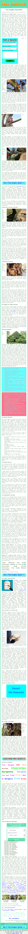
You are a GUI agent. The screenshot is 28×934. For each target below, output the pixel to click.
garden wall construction (8, 883)
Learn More (15, 933)
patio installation (14, 889)
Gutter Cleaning (18, 909)
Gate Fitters (10, 909)
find (20, 807)
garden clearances (22, 888)
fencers (9, 888)
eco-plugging (13, 310)
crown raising (17, 582)
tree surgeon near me (13, 706)
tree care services (6, 794)
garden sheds (22, 887)
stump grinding (12, 593)
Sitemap (2, 923)
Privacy (25, 923)
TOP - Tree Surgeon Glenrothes (8, 907)
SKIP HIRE (9, 887)
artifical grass (11, 885)
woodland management (20, 583)
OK (21, 933)
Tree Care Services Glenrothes (9, 821)
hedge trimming (20, 884)
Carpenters (12, 910)
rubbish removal (21, 886)
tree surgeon (23, 785)
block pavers (16, 882)
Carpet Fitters (6, 910)
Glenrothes (19, 186)
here (19, 816)
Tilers (25, 909)
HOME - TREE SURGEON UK (14, 918)
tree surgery (20, 109)
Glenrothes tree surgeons (20, 580)
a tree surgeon (20, 880)
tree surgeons (15, 788)
